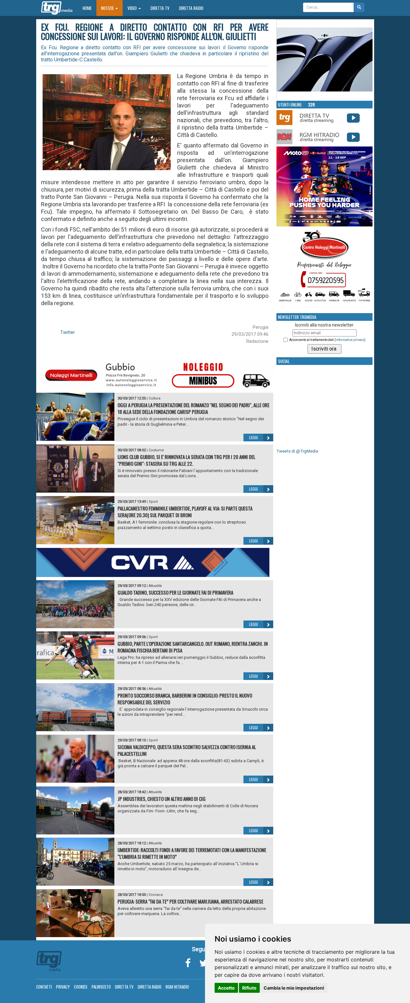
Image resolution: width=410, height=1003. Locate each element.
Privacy (63, 986)
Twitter (67, 332)
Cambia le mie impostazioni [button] (294, 988)
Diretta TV (160, 8)
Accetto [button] (226, 988)
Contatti (44, 986)
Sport (153, 502)
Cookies (80, 986)
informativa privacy (350, 340)
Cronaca (156, 895)
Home (89, 7)
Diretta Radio (191, 8)
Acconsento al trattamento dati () (327, 340)
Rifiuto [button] (249, 988)
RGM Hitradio (177, 986)
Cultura (154, 398)
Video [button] (132, 8)
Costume (156, 450)
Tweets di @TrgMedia (297, 451)
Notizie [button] (108, 8)
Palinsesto (101, 986)
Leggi (253, 437)
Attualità (155, 586)
